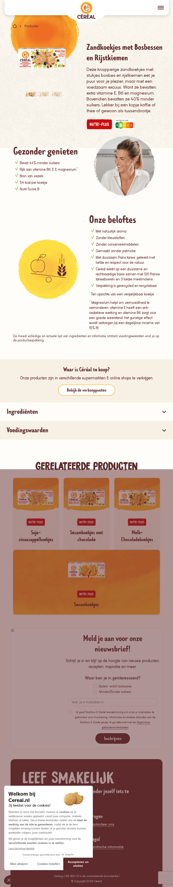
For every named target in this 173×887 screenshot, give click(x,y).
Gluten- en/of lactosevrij (115, 686)
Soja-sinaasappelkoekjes (36, 536)
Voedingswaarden (27, 430)
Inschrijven (112, 738)
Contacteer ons (102, 824)
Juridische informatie (107, 847)
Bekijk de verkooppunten (86, 390)
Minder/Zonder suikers (115, 692)
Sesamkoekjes (86, 604)
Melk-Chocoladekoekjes (137, 536)
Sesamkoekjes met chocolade (86, 536)
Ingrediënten (22, 411)
